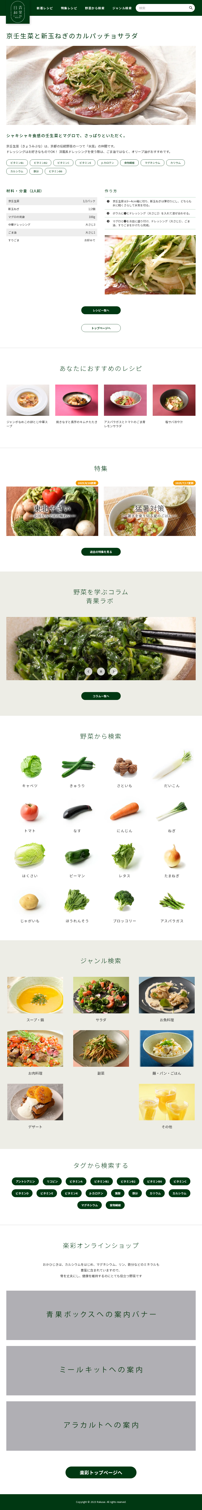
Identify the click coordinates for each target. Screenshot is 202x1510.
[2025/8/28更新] (52, 511)
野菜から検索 (95, 8)
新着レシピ (45, 8)
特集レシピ (69, 8)
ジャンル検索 (122, 8)
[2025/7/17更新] (150, 511)
